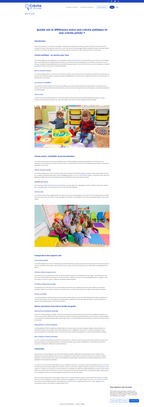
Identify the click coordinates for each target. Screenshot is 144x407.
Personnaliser (114, 400)
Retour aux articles (30, 13)
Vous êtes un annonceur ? (87, 7)
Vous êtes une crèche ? (72, 7)
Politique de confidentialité (66, 404)
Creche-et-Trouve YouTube (101, 379)
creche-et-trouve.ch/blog (71, 377)
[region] (124, 394)
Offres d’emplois (102, 7)
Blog (112, 7)
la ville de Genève (75, 60)
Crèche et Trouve (102, 364)
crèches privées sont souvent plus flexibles (54, 185)
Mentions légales (80, 404)
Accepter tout (134, 400)
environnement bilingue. (85, 175)
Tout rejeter (124, 400)
